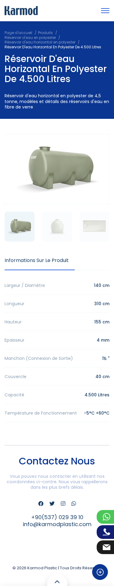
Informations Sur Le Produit (37, 260)
